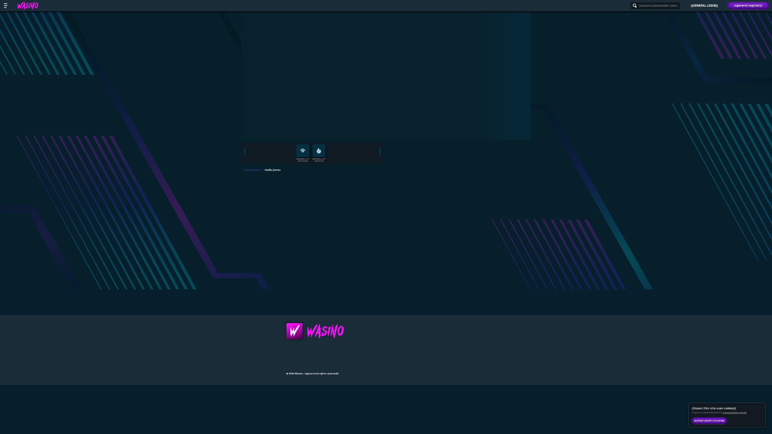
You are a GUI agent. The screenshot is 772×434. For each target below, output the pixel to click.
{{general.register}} (748, 5)
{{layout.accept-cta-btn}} (709, 420)
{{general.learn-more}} (734, 412)
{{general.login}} (704, 5)
